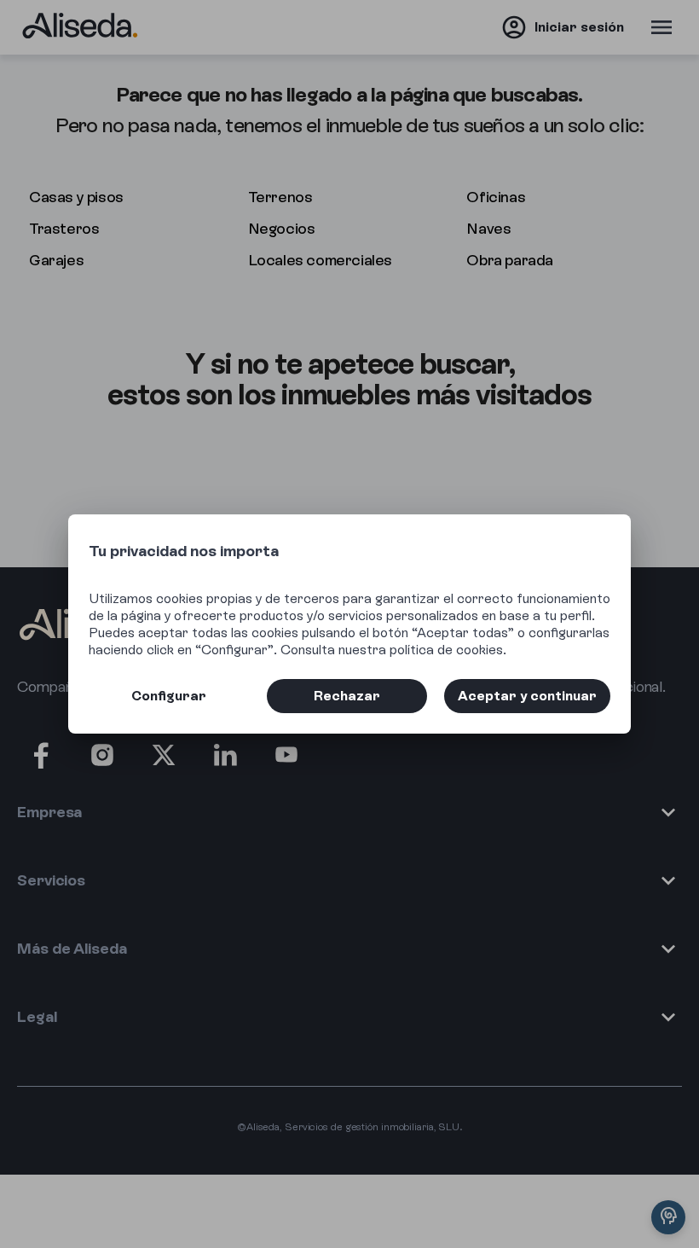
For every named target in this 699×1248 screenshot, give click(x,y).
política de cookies (446, 649)
